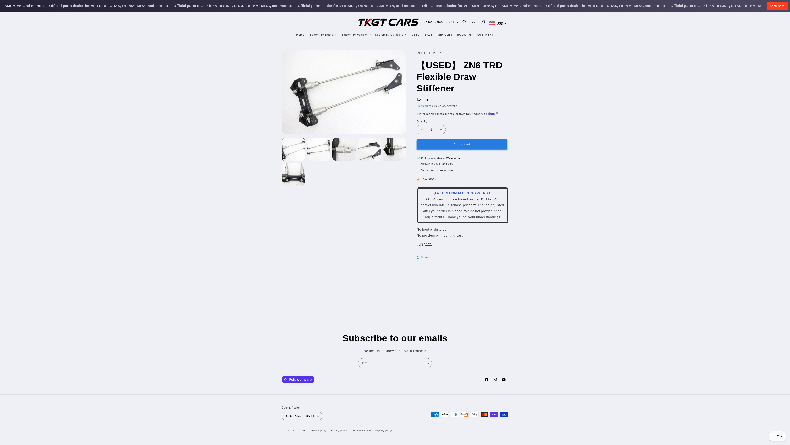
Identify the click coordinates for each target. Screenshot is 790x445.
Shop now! (777, 5)
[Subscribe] (427, 363)
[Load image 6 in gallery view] (293, 174)
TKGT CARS (299, 430)
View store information (437, 170)
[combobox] (498, 23)
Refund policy (319, 430)
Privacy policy (339, 430)
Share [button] (425, 257)
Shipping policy (383, 430)
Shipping (422, 106)
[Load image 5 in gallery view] (394, 149)
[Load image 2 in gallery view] (318, 149)
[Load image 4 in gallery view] (369, 149)
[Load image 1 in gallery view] (293, 149)
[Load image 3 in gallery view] (344, 149)
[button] (323, 34)
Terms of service (361, 430)
